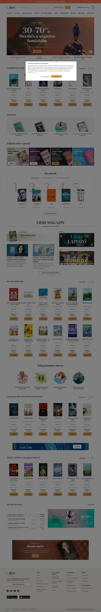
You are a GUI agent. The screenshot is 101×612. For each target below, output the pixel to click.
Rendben (56, 76)
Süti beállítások (45, 76)
